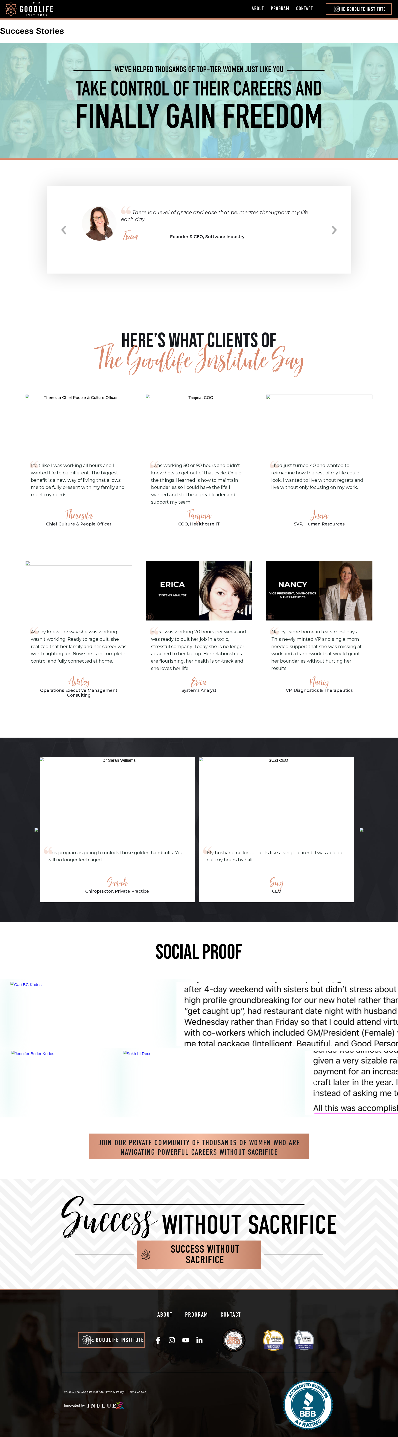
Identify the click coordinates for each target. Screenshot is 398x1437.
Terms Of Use (137, 1392)
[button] (359, 9)
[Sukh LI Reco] (164, 1082)
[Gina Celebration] (251, 1013)
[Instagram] (172, 1340)
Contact (304, 9)
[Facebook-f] (158, 1340)
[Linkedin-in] (199, 1340)
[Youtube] (186, 1340)
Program (280, 9)
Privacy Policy (115, 1392)
